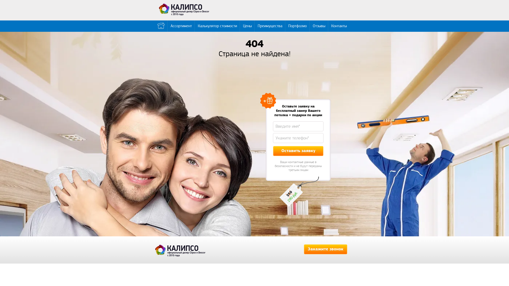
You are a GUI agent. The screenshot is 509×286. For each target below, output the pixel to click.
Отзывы (319, 26)
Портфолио (297, 26)
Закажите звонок (325, 249)
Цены (247, 26)
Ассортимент (181, 26)
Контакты (339, 26)
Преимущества (270, 26)
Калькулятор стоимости (217, 26)
